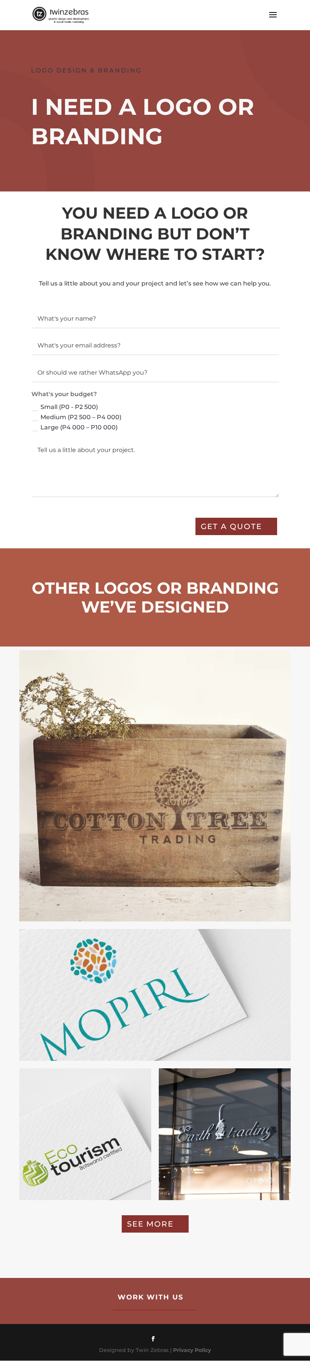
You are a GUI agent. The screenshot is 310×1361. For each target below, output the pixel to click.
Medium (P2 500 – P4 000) (80, 417)
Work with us (150, 1297)
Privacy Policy (192, 1350)
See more (150, 1223)
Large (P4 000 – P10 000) (79, 427)
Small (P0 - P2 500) (69, 406)
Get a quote (231, 526)
